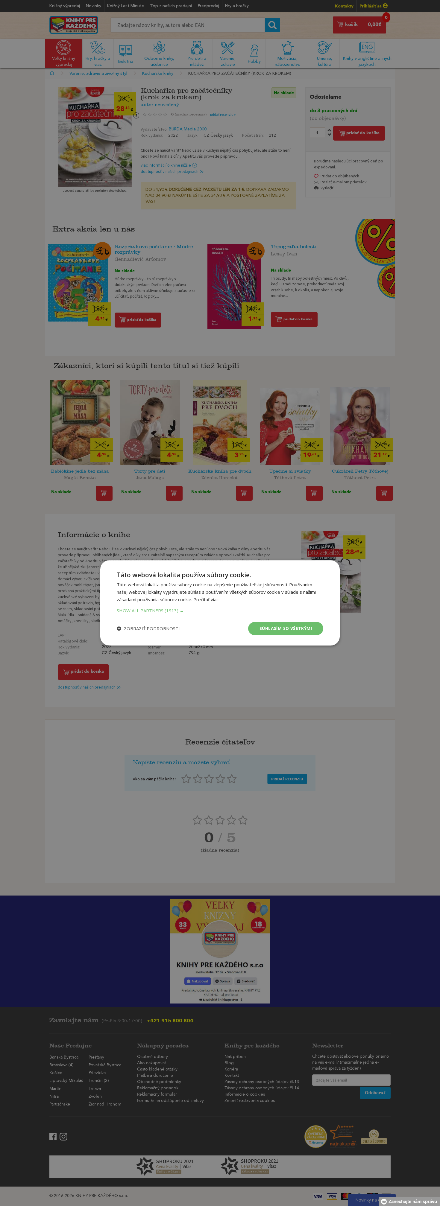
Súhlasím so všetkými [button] (286, 628)
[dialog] (220, 602)
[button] (220, 610)
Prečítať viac (206, 599)
